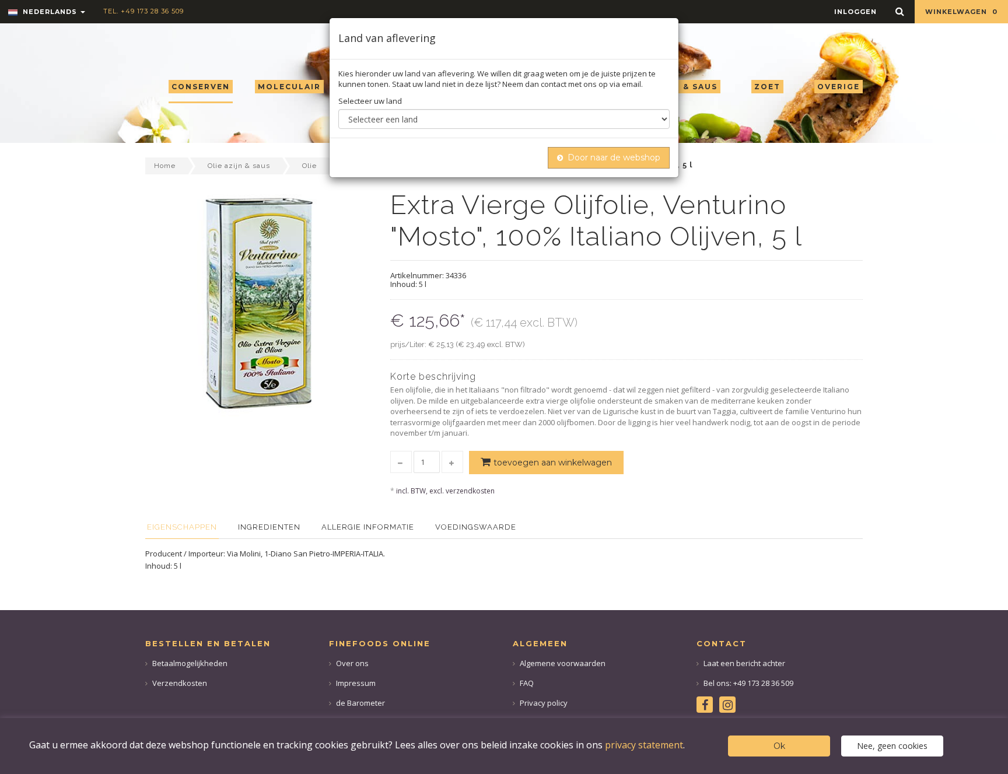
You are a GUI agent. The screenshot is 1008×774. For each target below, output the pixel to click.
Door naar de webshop (614, 157)
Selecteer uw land (370, 101)
